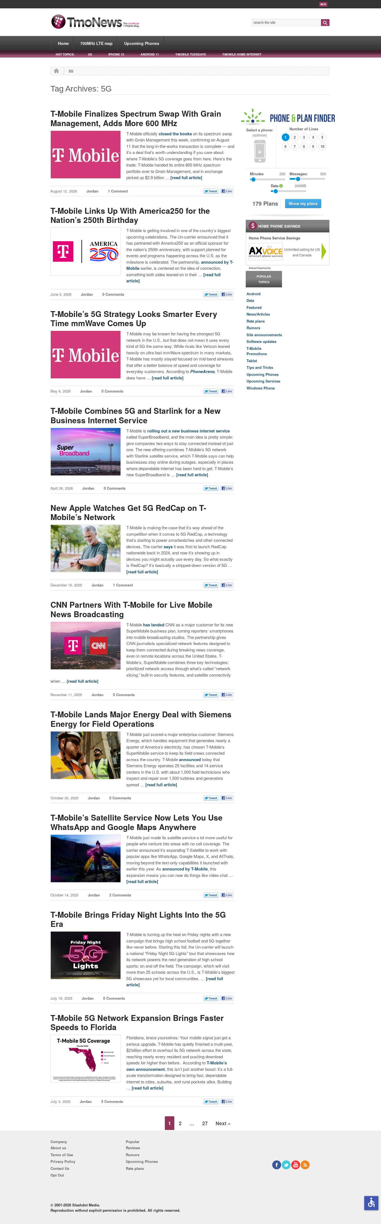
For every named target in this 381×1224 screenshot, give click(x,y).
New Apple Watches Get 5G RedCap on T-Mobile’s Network (128, 512)
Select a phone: (259, 132)
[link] (265, 252)
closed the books (175, 134)
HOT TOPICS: (65, 54)
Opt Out (57, 1175)
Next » (223, 1123)
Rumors (253, 327)
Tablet (252, 360)
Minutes (257, 173)
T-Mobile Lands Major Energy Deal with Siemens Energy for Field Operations (141, 718)
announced (190, 759)
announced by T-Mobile (185, 869)
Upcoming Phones (141, 43)
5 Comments (124, 694)
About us (58, 1147)
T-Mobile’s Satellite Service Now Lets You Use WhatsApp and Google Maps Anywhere (136, 822)
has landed (153, 625)
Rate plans (256, 321)
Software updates (261, 341)
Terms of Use (61, 1154)
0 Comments (113, 294)
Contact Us (59, 1168)
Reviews (133, 1147)
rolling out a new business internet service (188, 431)
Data (250, 300)
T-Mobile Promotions (257, 351)
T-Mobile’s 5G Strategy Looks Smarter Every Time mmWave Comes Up (133, 318)
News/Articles (258, 314)
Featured (254, 307)
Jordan (92, 191)
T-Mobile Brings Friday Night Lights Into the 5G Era (138, 919)
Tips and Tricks (260, 367)
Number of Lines (304, 129)
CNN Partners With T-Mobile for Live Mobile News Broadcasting (131, 609)
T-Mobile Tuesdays (190, 54)
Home (63, 43)
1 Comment (118, 191)
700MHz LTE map (96, 43)
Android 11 (150, 54)
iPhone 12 (116, 54)
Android (254, 293)
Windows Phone (261, 388)
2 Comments (120, 895)
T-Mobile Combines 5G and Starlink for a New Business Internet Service (135, 415)
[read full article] (186, 177)
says (168, 547)
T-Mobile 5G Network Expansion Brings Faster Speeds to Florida (137, 1022)
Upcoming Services (263, 381)
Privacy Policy (62, 1161)
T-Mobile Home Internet (241, 54)
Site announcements (264, 334)
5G (90, 54)
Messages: (308, 173)
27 (205, 1123)
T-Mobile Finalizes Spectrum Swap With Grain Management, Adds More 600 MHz (135, 118)
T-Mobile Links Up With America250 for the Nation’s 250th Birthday (130, 215)
